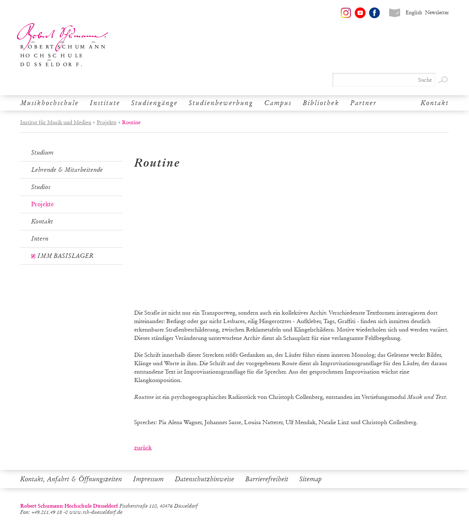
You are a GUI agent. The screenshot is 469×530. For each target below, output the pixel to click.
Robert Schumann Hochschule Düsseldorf (62, 45)
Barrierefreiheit (266, 479)
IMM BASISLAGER (65, 256)
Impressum (148, 479)
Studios (41, 187)
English (414, 13)
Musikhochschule (49, 103)
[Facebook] (374, 12)
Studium (42, 152)
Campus (278, 103)
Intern (39, 238)
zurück (143, 447)
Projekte (107, 122)
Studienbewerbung (221, 103)
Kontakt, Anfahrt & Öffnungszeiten (71, 479)
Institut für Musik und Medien (55, 122)
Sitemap (310, 479)
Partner (363, 103)
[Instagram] (345, 12)
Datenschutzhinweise (204, 479)
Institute (105, 103)
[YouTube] (360, 12)
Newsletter (437, 13)
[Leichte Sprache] (394, 12)
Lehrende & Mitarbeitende (67, 170)
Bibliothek (321, 103)
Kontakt (435, 103)
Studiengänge (154, 103)
